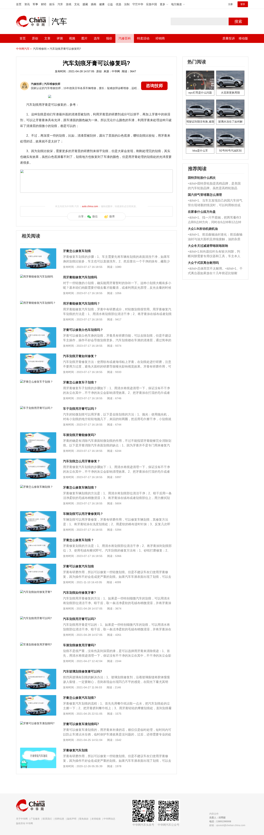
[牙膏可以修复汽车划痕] (38, 565)
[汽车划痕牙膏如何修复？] (38, 355)
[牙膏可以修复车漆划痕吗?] (38, 723)
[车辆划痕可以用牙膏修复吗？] (38, 513)
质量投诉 (228, 38)
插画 (93, 4)
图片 (84, 38)
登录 (242, 4)
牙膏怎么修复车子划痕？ (80, 382)
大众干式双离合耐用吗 (203, 262)
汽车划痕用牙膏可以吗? (79, 619)
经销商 (160, 38)
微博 (112, 216)
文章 (47, 38)
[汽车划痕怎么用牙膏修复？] (38, 460)
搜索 (238, 21)
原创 (35, 38)
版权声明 (71, 818)
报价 (109, 38)
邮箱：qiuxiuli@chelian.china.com (227, 825)
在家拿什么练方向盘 (202, 211)
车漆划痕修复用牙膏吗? (79, 645)
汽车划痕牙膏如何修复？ (80, 356)
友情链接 (96, 818)
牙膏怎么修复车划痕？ (78, 540)
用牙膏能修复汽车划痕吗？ (81, 303)
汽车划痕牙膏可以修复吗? (65, 48)
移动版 (243, 38)
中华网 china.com (32, 21)
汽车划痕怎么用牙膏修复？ (81, 461)
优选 (118, 4)
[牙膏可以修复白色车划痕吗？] (38, 329)
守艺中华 (137, 4)
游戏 (68, 4)
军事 (35, 4)
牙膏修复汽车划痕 (75, 750)
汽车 (60, 4)
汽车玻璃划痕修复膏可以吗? (82, 671)
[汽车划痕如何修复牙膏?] (38, 591)
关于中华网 (22, 818)
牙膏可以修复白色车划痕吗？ (83, 329)
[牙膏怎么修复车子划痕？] (38, 381)
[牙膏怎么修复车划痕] (38, 250)
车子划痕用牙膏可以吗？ (80, 408)
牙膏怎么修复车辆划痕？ (80, 487)
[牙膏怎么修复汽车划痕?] (38, 697)
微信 (95, 216)
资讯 (27, 4)
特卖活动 (143, 38)
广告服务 (35, 818)
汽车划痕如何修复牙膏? (79, 592)
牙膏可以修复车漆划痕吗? (81, 724)
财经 (43, 4)
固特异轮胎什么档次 (202, 177)
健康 (102, 4)
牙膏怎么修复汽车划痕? (79, 697)
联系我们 (47, 818)
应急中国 (151, 4)
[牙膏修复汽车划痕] (38, 749)
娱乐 (52, 4)
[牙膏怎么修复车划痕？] (38, 539)
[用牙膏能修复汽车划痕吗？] (38, 302)
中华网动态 (109, 818)
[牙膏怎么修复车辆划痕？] (38, 486)
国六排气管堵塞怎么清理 (205, 194)
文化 (77, 4)
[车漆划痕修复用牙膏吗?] (38, 644)
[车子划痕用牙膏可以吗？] (38, 407)
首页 (18, 4)
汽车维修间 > (41, 48)
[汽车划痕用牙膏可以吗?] (38, 618)
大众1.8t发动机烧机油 (203, 228)
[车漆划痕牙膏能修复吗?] (38, 434)
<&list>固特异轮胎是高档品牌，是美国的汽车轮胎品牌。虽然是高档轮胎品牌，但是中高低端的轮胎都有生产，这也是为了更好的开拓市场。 (214, 186)
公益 (110, 4)
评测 (60, 38)
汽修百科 (124, 38)
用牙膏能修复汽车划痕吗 (80, 277)
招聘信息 (59, 818)
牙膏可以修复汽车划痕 (78, 566)
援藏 (85, 4)
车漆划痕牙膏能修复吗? (79, 435)
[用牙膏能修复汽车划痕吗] (38, 276)
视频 (72, 38)
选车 (97, 38)
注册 (230, 4)
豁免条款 (84, 818)
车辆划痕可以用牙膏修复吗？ (83, 513)
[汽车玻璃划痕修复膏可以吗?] (38, 670)
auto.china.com (90, 206)
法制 (126, 4)
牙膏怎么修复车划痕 (77, 251)
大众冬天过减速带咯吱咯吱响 (208, 245)
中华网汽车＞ (24, 48)
